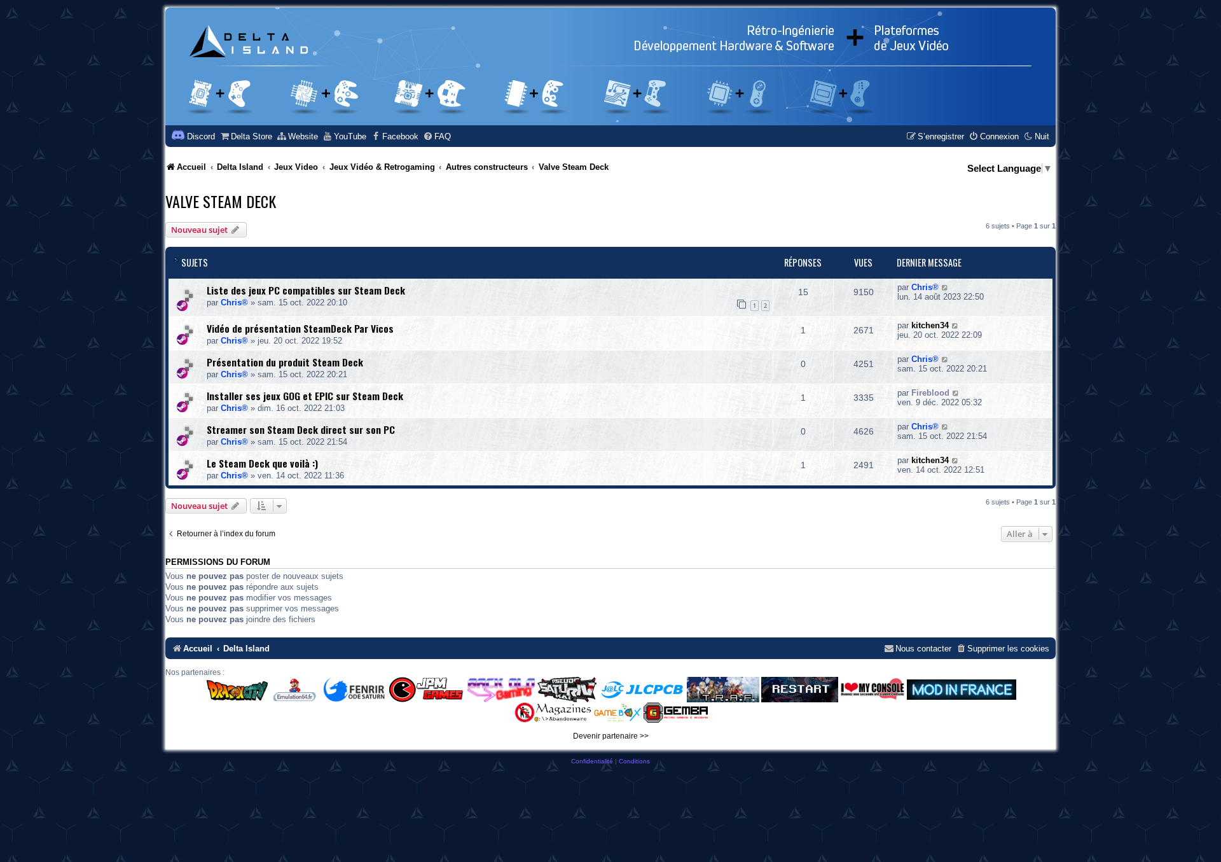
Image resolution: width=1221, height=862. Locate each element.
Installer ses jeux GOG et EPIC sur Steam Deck (305, 395)
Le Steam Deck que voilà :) (262, 463)
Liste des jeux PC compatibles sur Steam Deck (306, 290)
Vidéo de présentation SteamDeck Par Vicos (300, 328)
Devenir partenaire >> (611, 736)
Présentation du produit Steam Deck (285, 362)
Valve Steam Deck (220, 201)
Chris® (234, 302)
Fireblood (930, 393)
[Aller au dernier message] (945, 287)
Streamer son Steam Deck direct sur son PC (301, 429)
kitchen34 (930, 325)
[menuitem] (245, 136)
